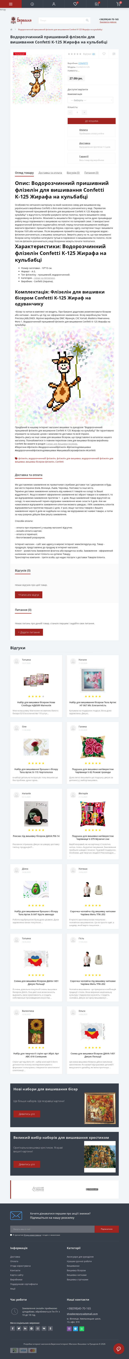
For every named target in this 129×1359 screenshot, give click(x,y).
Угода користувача (32, 1235)
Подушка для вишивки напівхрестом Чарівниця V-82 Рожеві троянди (93, 771)
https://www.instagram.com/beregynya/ (37, 1328)
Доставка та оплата (50, 172)
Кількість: (73, 107)
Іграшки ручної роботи (79, 1261)
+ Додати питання (29, 632)
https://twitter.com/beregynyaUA (19, 1328)
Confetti (83, 63)
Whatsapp (81, 1328)
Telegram (75, 1328)
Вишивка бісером (76, 1270)
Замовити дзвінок (108, 22)
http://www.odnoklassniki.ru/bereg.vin (50, 1328)
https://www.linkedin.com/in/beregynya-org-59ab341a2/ (25, 1328)
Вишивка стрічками (77, 1279)
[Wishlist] (104, 54)
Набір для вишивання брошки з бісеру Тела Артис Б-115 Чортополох (36, 771)
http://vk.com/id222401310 (44, 1328)
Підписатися (106, 1229)
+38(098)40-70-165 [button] (79, 1308)
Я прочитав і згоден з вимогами (36, 1235)
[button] (53, 4)
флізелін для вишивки (69, 458)
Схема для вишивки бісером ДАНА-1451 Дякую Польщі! (36, 982)
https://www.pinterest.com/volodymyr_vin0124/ (31, 1328)
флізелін (23, 458)
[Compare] (114, 54)
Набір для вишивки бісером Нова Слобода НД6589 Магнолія (36, 704)
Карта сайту (16, 1274)
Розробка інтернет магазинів (37, 1344)
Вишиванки (73, 1265)
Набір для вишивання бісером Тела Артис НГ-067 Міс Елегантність (92, 704)
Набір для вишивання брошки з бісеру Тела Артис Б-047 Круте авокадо (36, 913)
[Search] (87, 20)
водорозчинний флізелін (42, 458)
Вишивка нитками (77, 1274)
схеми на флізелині (44, 277)
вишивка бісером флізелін (40, 461)
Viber (69, 1328)
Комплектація (75, 94)
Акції (12, 1288)
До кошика (91, 121)
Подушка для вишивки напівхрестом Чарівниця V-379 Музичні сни (93, 837)
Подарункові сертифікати (24, 1284)
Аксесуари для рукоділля (80, 1256)
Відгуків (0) (73, 172)
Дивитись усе (27, 1114)
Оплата (83, 129)
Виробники (16, 1279)
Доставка (84, 143)
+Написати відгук (28, 595)
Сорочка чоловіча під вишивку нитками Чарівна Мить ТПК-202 (92, 913)
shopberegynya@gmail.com (82, 1313)
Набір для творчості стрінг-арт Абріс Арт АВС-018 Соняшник (36, 1055)
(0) (93, 53)
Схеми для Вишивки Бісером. (62, 443)
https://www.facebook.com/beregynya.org (12, 1328)
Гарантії (83, 156)
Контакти (15, 1270)
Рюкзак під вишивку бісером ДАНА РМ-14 (36, 835)
